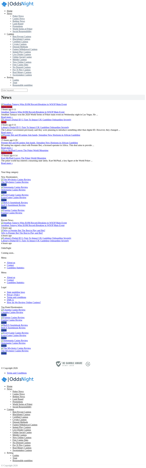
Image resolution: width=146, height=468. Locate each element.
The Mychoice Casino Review (15, 182)
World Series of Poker (22, 29)
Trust (15, 82)
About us (11, 262)
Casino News (19, 18)
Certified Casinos (20, 41)
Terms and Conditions (17, 373)
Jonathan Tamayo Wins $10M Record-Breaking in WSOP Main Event (32, 112)
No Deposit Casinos (22, 67)
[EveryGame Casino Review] (15, 195)
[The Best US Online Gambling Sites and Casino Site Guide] (17, 6)
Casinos (10, 34)
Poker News (18, 16)
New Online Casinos (22, 62)
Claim (4, 184)
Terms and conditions (16, 297)
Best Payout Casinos (22, 36)
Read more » (7, 117)
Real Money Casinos (22, 72)
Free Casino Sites (20, 64)
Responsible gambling (23, 85)
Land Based (18, 23)
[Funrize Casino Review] (13, 210)
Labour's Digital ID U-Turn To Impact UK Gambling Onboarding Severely (35, 127)
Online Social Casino (22, 57)
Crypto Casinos (20, 44)
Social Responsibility (22, 31)
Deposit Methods (20, 47)
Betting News (19, 21)
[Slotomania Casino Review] (14, 187)
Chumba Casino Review (12, 312)
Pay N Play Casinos (22, 70)
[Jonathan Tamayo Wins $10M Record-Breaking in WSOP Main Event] (73, 104)
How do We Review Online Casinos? (24, 302)
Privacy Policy (13, 295)
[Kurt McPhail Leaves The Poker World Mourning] (73, 150)
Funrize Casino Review (11, 213)
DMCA (10, 300)
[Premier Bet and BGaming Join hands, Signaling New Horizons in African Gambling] (73, 135)
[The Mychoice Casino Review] (16, 179)
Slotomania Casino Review (13, 190)
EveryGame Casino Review (13, 197)
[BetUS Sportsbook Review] (14, 202)
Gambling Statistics (15, 267)
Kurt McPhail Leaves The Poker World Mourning (23, 158)
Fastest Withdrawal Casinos (25, 49)
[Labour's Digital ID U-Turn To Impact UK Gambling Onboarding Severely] (73, 119)
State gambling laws (16, 292)
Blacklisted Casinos (21, 39)
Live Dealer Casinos (22, 54)
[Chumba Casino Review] (13, 310)
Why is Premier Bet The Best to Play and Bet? (22, 233)
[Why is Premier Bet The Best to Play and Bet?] (23, 230)
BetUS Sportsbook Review (13, 205)
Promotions (18, 26)
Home (9, 11)
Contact (10, 265)
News (9, 13)
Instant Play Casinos (22, 52)
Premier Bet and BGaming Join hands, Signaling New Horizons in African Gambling (39, 142)
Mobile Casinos (20, 59)
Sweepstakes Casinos (22, 75)
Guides (16, 80)
